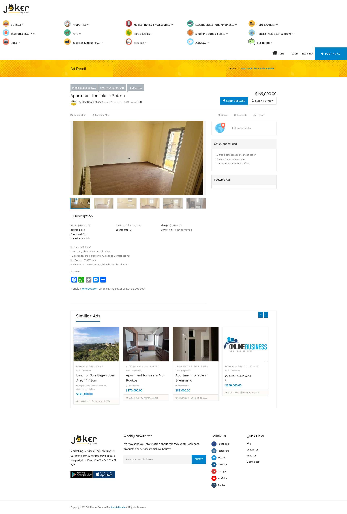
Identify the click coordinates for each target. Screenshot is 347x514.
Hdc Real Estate (92, 102)
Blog (249, 443)
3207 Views (184, 392)
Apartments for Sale (112, 87)
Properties (135, 87)
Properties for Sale (84, 87)
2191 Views (84, 397)
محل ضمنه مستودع (189, 375)
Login (295, 53)
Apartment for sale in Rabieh (257, 68)
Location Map (102, 115)
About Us (251, 455)
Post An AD (332, 53)
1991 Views (233, 401)
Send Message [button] (235, 100)
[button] (288, 53)
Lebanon (237, 128)
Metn (247, 128)
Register (307, 53)
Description (79, 115)
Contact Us (252, 449)
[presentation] (260, 315)
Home (280, 53)
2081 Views (134, 397)
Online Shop (253, 461)
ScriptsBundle (118, 507)
